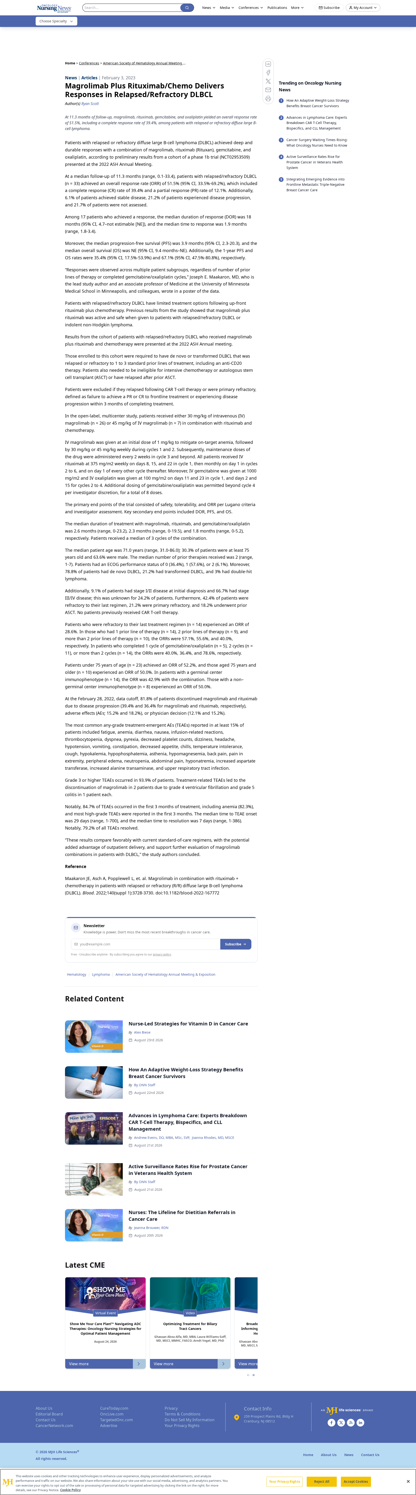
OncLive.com (112, 1414)
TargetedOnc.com (116, 1419)
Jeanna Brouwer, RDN (151, 1227)
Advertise (108, 1425)
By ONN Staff (144, 1085)
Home (70, 63)
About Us (44, 1408)
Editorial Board (49, 1414)
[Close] (408, 1481)
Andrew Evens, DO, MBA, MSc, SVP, (162, 1137)
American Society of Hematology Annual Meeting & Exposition (165, 974)
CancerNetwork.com (54, 1425)
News (206, 7)
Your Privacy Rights (182, 1425)
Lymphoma (101, 974)
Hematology (76, 974)
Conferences (89, 63)
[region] (208, 1482)
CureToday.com (114, 1408)
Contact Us (46, 1419)
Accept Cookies (356, 1481)
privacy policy (162, 954)
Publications (277, 7)
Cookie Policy (70, 1490)
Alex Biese (142, 1032)
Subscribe (233, 944)
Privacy (171, 1408)
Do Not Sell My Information (189, 1419)
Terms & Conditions (183, 1414)
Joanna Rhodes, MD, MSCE (213, 1137)
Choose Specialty (53, 21)
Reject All (321, 1481)
